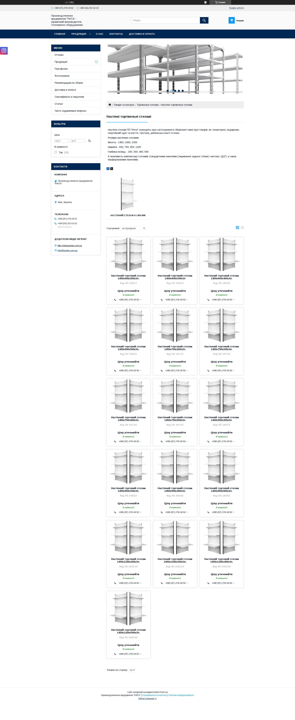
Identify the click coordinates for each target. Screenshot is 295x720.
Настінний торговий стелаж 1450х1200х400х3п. (221, 560)
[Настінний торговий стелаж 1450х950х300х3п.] (128, 467)
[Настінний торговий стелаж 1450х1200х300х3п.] (175, 537)
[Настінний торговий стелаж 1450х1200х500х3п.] (128, 608)
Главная (59, 34)
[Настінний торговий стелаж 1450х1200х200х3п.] (128, 537)
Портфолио (61, 68)
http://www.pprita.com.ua (70, 245)
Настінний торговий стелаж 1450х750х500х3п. (175, 418)
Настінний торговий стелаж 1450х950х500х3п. (221, 489)
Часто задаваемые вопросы (70, 110)
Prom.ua (164, 692)
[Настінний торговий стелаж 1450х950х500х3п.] (221, 467)
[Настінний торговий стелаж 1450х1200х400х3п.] (221, 537)
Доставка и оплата (142, 34)
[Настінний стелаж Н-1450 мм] (128, 194)
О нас (99, 34)
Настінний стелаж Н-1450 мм (127, 215)
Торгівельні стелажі (147, 104)
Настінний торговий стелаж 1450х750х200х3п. (175, 348)
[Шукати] (204, 20)
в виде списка (242, 228)
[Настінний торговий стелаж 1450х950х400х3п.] (175, 467)
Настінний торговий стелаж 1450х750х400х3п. (128, 418)
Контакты (116, 34)
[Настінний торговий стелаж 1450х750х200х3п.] (175, 325)
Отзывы (59, 54)
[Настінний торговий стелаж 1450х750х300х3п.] (221, 325)
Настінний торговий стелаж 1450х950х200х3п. (221, 418)
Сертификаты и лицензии (69, 96)
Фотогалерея (62, 75)
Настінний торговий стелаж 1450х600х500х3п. (128, 348)
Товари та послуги (123, 104)
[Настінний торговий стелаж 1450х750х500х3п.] (175, 396)
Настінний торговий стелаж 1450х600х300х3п (175, 277)
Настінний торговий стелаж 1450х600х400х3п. (221, 277)
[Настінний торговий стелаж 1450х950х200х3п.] (221, 396)
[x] (111, 169)
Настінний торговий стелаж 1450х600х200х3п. (128, 277)
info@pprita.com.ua (67, 250)
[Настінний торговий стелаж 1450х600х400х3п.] (221, 254)
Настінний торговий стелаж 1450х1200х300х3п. (175, 560)
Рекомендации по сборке (69, 82)
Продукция (78, 34)
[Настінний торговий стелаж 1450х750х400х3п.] (128, 396)
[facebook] (108, 169)
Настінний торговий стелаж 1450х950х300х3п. (128, 489)
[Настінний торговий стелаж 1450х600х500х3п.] (128, 325)
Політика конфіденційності (181, 695)
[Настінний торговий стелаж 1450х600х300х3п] (175, 254)
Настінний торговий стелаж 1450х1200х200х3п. (128, 560)
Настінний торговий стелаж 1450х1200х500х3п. (128, 631)
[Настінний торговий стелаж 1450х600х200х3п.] (128, 254)
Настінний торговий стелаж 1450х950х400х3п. (175, 489)
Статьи (59, 103)
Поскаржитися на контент (154, 695)
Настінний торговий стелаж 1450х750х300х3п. (221, 348)
